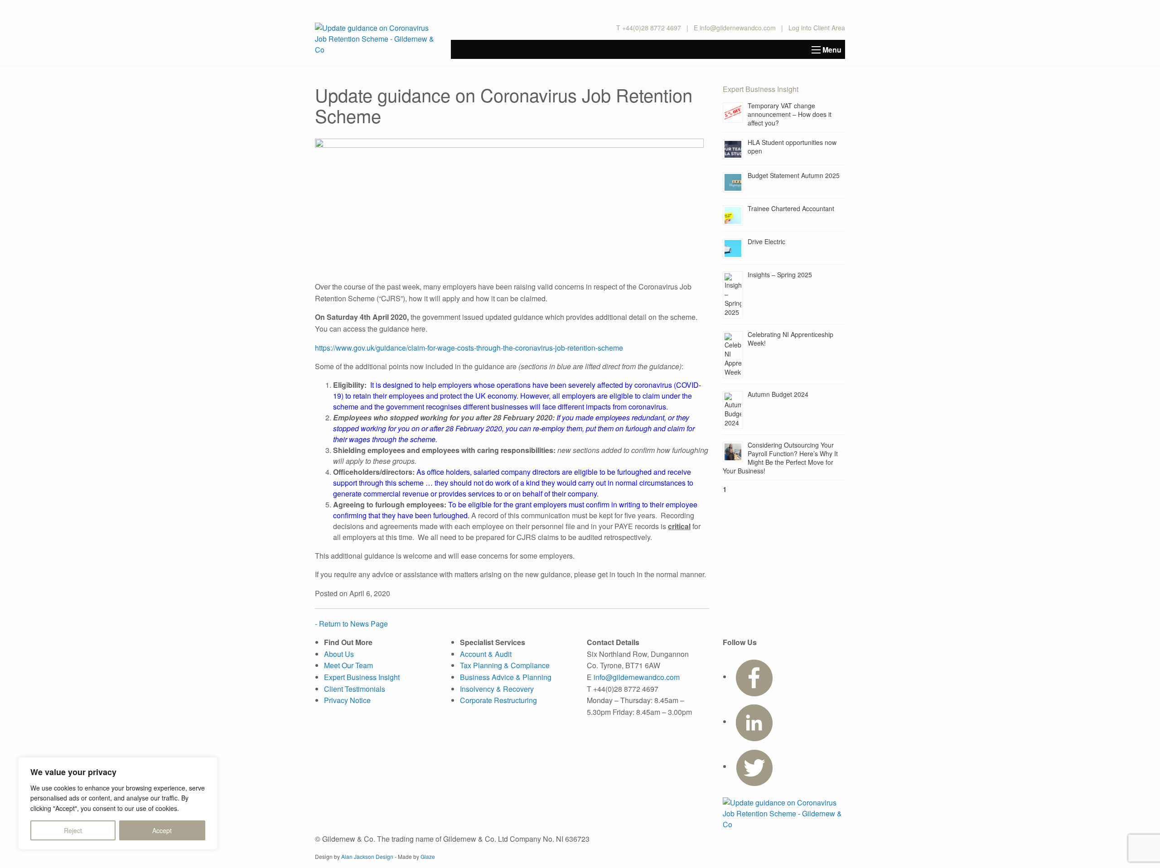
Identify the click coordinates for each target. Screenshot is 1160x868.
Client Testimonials (354, 689)
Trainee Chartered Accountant (791, 208)
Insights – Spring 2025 (780, 274)
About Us (339, 654)
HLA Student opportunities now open (792, 146)
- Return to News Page (351, 623)
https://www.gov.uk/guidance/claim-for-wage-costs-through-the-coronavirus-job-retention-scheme (469, 347)
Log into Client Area (816, 27)
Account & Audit (486, 654)
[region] (118, 803)
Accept (162, 830)
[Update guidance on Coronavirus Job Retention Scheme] (509, 208)
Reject (73, 830)
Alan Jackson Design (367, 856)
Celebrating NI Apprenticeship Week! (790, 338)
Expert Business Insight (362, 677)
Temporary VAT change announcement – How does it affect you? (789, 114)
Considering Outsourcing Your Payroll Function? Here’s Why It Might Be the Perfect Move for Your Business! (780, 457)
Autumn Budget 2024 (778, 394)
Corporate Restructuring (498, 700)
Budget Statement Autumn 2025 (794, 175)
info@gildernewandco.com (738, 27)
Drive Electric (766, 241)
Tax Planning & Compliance (505, 665)
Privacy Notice (347, 700)
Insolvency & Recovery (497, 689)
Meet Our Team (348, 665)
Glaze (427, 856)
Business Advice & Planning (505, 677)
